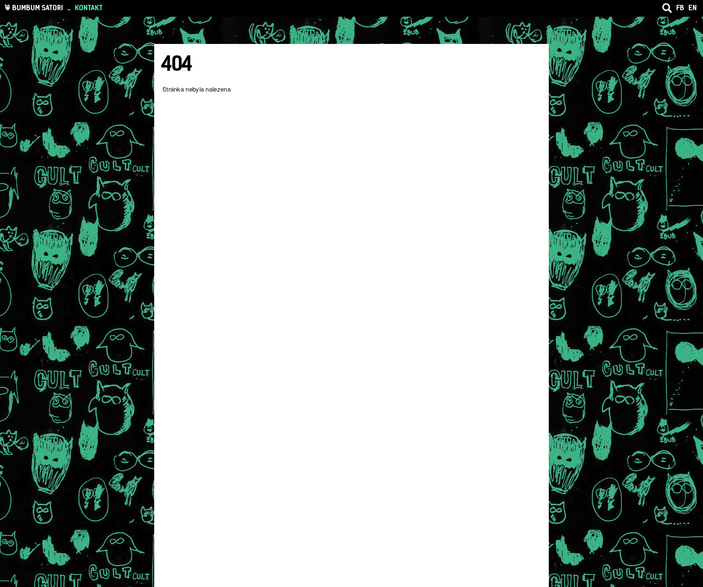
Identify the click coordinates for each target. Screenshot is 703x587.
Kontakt (89, 7)
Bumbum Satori (37, 7)
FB (680, 7)
